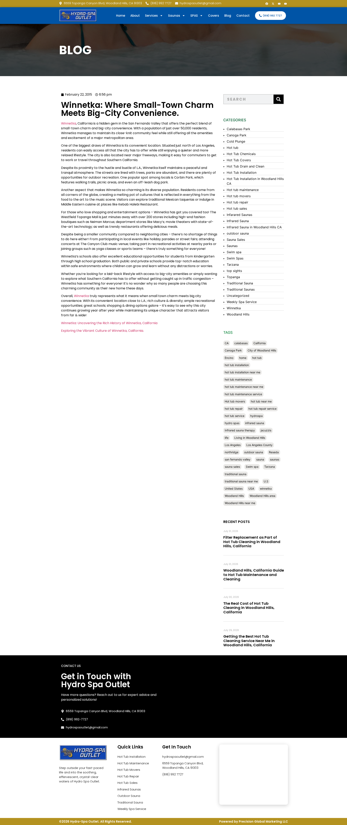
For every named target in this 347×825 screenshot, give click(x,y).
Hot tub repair (237, 202)
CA (227, 343)
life (227, 437)
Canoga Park (236, 135)
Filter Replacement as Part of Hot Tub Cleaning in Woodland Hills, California (251, 541)
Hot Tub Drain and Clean (245, 166)
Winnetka (68, 123)
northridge (231, 452)
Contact (243, 15)
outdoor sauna (238, 233)
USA (251, 488)
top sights (234, 271)
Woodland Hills (238, 314)
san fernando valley (237, 459)
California (259, 343)
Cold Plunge (236, 141)
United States (234, 488)
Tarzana (233, 264)
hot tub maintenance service (243, 394)
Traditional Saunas (241, 289)
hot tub (257, 357)
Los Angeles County (259, 445)
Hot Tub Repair (128, 776)
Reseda (274, 452)
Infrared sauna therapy (240, 430)
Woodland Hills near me (240, 503)
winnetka (266, 488)
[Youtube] (279, 3)
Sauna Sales (236, 240)
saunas (274, 459)
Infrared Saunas (129, 789)
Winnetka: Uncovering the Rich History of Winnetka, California (109, 323)
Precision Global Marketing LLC (263, 821)
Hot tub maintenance (243, 190)
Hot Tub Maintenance (133, 763)
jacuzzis (266, 430)
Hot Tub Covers (239, 160)
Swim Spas (235, 258)
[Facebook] (266, 3)
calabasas (241, 343)
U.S (266, 481)
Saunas (232, 246)
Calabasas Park (238, 129)
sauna (260, 459)
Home (120, 15)
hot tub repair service (262, 408)
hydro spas (232, 423)
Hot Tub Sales (127, 783)
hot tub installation (237, 365)
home (242, 357)
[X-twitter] (273, 3)
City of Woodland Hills (262, 350)
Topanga (233, 277)
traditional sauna (235, 474)
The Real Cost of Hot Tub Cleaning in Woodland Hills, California (249, 608)
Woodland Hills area (262, 495)
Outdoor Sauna (128, 796)
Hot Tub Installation (241, 173)
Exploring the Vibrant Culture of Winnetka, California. (102, 330)
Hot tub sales (237, 208)
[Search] (279, 99)
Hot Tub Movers (128, 770)
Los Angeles (233, 445)
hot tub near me (261, 401)
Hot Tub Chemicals (241, 154)
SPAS (194, 15)
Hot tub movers (239, 196)
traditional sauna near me (241, 481)
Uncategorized (238, 296)
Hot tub (232, 148)
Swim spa (234, 252)
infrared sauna (254, 423)
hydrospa (256, 416)
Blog (227, 15)
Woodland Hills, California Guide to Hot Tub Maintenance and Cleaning (253, 574)
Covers (213, 15)
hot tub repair (234, 408)
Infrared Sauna (238, 221)
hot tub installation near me (242, 372)
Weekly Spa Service (242, 302)
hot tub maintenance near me (244, 386)
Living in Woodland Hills (249, 437)
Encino (229, 357)
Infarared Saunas (239, 215)
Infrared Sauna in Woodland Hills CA (254, 227)
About (135, 15)
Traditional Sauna (240, 283)
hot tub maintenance (238, 379)
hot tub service (234, 416)
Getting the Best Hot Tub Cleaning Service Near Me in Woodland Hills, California (249, 640)
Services (151, 15)
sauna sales (232, 466)
